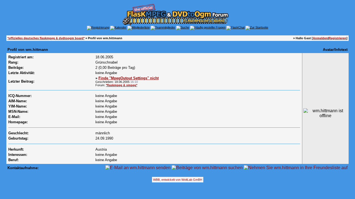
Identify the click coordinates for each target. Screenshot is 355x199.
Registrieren (337, 38)
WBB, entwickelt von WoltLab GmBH (177, 179)
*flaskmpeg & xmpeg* (121, 85)
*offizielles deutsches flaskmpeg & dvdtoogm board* (46, 38)
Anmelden (320, 38)
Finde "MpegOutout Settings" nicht (128, 78)
